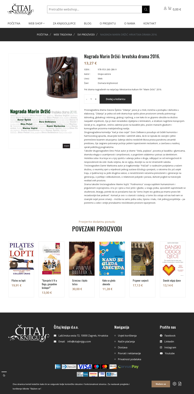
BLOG (87, 23)
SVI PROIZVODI (86, 34)
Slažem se (161, 384)
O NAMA (129, 23)
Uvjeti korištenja (127, 335)
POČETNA (14, 23)
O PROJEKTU (108, 23)
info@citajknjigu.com (79, 341)
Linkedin (169, 341)
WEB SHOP (35, 23)
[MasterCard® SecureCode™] (93, 374)
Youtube (170, 353)
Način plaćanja (126, 341)
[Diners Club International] (69, 366)
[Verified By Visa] (102, 374)
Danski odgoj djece (172, 280)
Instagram (170, 347)
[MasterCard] (96, 366)
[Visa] (84, 366)
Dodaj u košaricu (115, 99)
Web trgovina (63, 34)
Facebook (170, 335)
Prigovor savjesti (141, 280)
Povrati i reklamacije (129, 353)
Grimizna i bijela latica (79, 282)
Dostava (122, 347)
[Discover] (113, 366)
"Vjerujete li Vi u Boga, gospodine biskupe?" (49, 284)
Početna (42, 34)
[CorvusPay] (128, 366)
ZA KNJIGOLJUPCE (64, 23)
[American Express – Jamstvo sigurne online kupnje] (82, 374)
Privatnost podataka (129, 359)
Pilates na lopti (19, 280)
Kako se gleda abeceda (108, 282)
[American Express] (58, 366)
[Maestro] (105, 366)
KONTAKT (149, 23)
